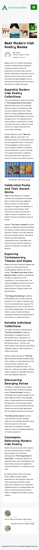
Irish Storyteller (19, 546)
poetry (15, 63)
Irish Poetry (22, 57)
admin (18, 53)
